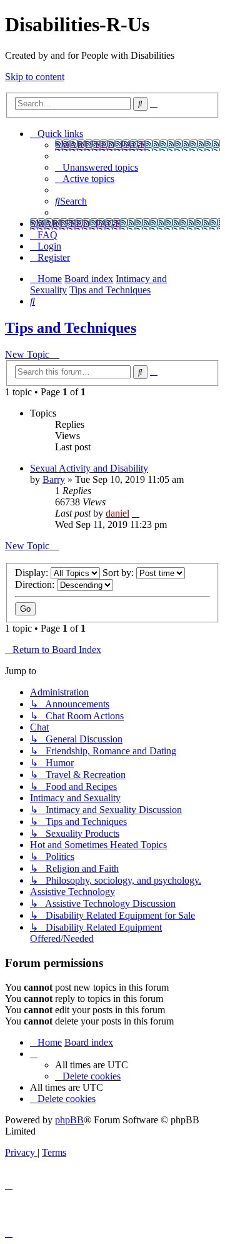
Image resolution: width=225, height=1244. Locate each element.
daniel (117, 513)
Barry (53, 479)
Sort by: (119, 572)
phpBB (69, 1120)
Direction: (36, 584)
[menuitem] (96, 167)
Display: (33, 572)
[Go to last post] (135, 513)
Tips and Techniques (70, 328)
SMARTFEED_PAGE (100, 144)
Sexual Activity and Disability (89, 468)
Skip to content (34, 76)
